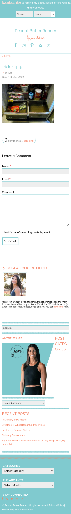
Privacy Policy (56, 505)
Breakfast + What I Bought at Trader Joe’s (23, 424)
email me (58, 306)
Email (6, 179)
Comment (8, 192)
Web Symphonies (23, 509)
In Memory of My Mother (14, 419)
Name (6, 166)
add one (29, 140)
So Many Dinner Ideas (14, 435)
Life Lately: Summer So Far (16, 430)
